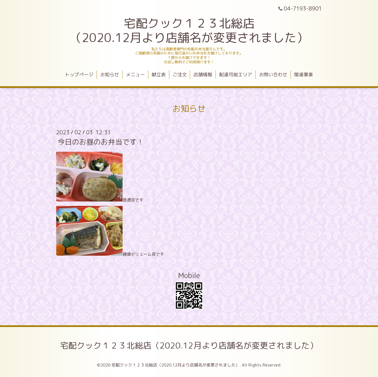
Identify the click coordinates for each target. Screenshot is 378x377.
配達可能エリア (235, 74)
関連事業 (303, 74)
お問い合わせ (273, 74)
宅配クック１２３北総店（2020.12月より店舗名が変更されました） (189, 345)
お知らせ (109, 74)
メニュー (135, 74)
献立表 (159, 74)
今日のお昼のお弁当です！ (101, 142)
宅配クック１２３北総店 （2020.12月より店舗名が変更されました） (189, 30)
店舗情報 (202, 74)
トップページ (79, 74)
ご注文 (180, 74)
